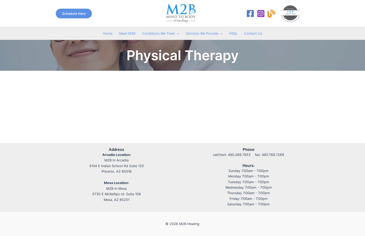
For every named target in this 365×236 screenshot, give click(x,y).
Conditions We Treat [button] (158, 33)
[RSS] (271, 14)
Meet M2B (127, 33)
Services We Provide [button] (202, 33)
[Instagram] (261, 14)
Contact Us (253, 33)
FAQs (233, 33)
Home (107, 33)
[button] (74, 13)
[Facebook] (250, 14)
